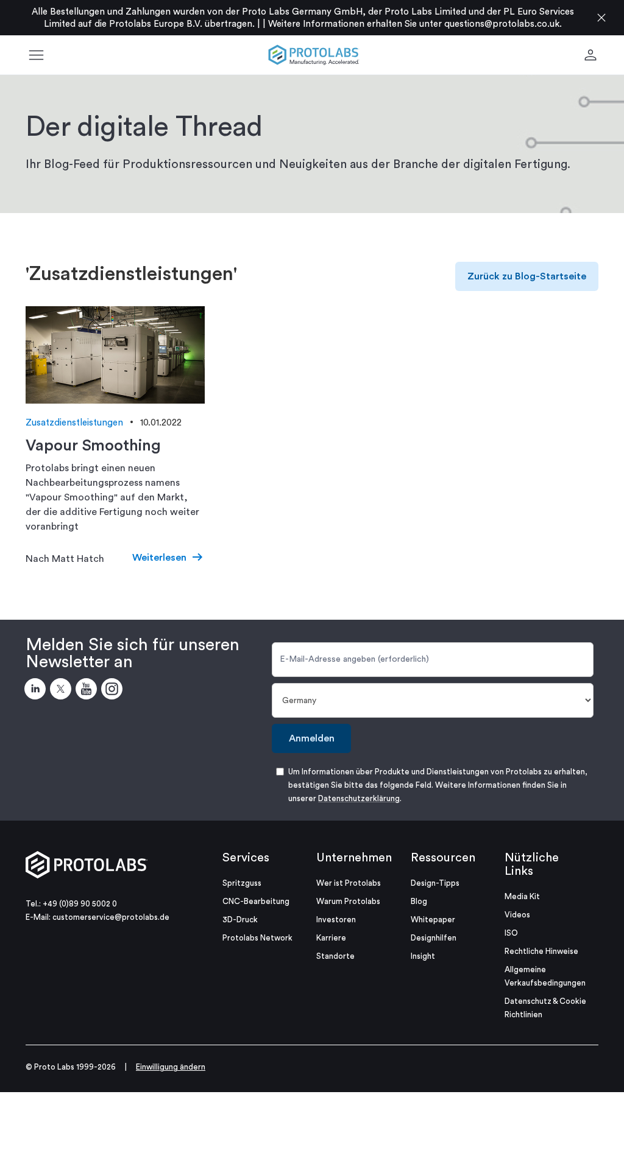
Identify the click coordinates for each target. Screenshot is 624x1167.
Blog (419, 901)
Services (245, 858)
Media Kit (522, 896)
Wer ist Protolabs (348, 883)
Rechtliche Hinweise (541, 951)
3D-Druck (240, 919)
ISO (511, 933)
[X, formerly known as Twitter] (62, 691)
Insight (423, 956)
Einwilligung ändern (170, 1067)
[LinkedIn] (37, 691)
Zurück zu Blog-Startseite (526, 276)
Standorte (335, 956)
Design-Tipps (435, 883)
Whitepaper (433, 919)
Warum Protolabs (348, 901)
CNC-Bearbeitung (255, 901)
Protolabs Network (257, 938)
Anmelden (312, 738)
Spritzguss (241, 883)
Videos (517, 915)
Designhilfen (433, 938)
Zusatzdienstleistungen (74, 422)
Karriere (331, 938)
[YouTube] (88, 691)
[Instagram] (114, 691)
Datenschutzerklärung (359, 798)
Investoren (336, 919)
